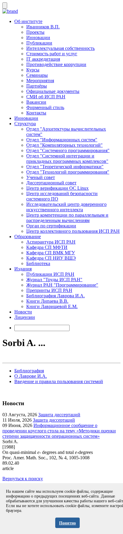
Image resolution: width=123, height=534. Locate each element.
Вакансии (36, 102)
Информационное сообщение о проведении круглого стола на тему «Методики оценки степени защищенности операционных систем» (59, 431)
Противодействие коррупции (56, 64)
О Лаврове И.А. (30, 376)
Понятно (67, 523)
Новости (23, 311)
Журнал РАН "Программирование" (62, 284)
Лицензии (24, 317)
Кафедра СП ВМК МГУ (50, 252)
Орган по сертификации (51, 225)
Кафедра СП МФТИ (46, 247)
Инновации (38, 37)
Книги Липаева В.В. (47, 301)
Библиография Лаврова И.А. (55, 295)
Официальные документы (52, 91)
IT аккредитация (43, 59)
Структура (25, 123)
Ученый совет (40, 177)
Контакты (36, 112)
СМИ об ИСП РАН (45, 96)
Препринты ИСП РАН (49, 290)
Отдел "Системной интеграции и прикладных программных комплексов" (67, 158)
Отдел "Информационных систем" (61, 139)
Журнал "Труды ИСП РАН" (54, 279)
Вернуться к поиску (22, 478)
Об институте (28, 21)
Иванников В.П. (43, 26)
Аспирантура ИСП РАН (51, 241)
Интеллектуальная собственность (60, 48)
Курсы (32, 69)
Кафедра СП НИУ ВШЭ (51, 258)
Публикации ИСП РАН (50, 274)
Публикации (39, 42)
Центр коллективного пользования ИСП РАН (73, 231)
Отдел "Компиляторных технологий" (64, 145)
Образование (27, 236)
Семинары (37, 75)
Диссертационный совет (51, 182)
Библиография (29, 370)
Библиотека (38, 263)
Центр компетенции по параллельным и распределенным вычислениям (67, 217)
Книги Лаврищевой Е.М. (52, 306)
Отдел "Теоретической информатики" (65, 166)
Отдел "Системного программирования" (68, 150)
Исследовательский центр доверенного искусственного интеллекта (66, 207)
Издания (23, 268)
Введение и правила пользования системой (58, 381)
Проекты (35, 32)
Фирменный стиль (45, 107)
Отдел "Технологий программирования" (67, 172)
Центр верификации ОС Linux (57, 188)
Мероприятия (40, 80)
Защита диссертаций (59, 414)
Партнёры (36, 85)
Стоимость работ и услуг (51, 53)
